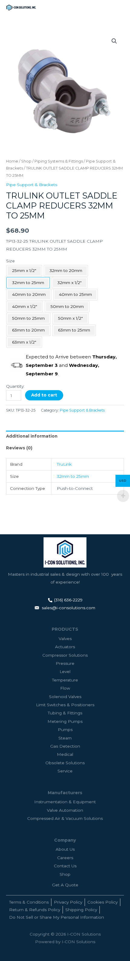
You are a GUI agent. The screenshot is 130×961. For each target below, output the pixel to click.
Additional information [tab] (31, 436)
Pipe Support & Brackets (31, 184)
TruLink (64, 464)
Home (12, 161)
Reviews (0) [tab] (19, 447)
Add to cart (44, 395)
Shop (26, 161)
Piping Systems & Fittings (58, 161)
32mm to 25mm (73, 476)
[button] (114, 41)
